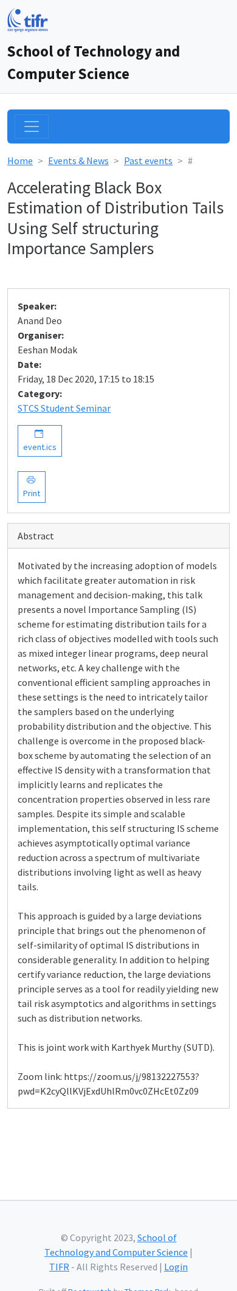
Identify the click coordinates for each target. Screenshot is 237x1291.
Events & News (78, 160)
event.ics (40, 440)
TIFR (59, 1267)
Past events (148, 160)
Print (31, 487)
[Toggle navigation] (32, 126)
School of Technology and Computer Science (93, 62)
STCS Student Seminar (64, 408)
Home (20, 160)
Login (176, 1267)
